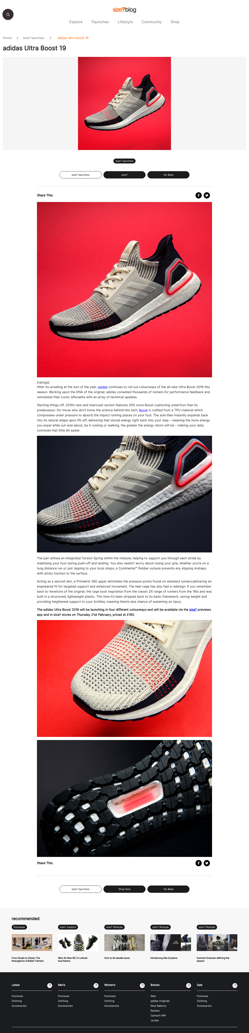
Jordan (155, 1020)
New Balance (158, 1005)
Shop (175, 21)
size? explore (68, 927)
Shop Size (124, 889)
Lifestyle (125, 21)
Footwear (19, 927)
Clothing (17, 1000)
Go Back (169, 174)
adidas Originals (160, 1000)
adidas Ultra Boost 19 (73, 38)
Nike (153, 996)
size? (124, 174)
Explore (75, 21)
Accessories (19, 1005)
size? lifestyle (114, 927)
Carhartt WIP (158, 1015)
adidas (103, 387)
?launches (100, 21)
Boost (143, 410)
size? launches (33, 38)
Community (152, 21)
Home (7, 38)
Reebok (155, 1010)
